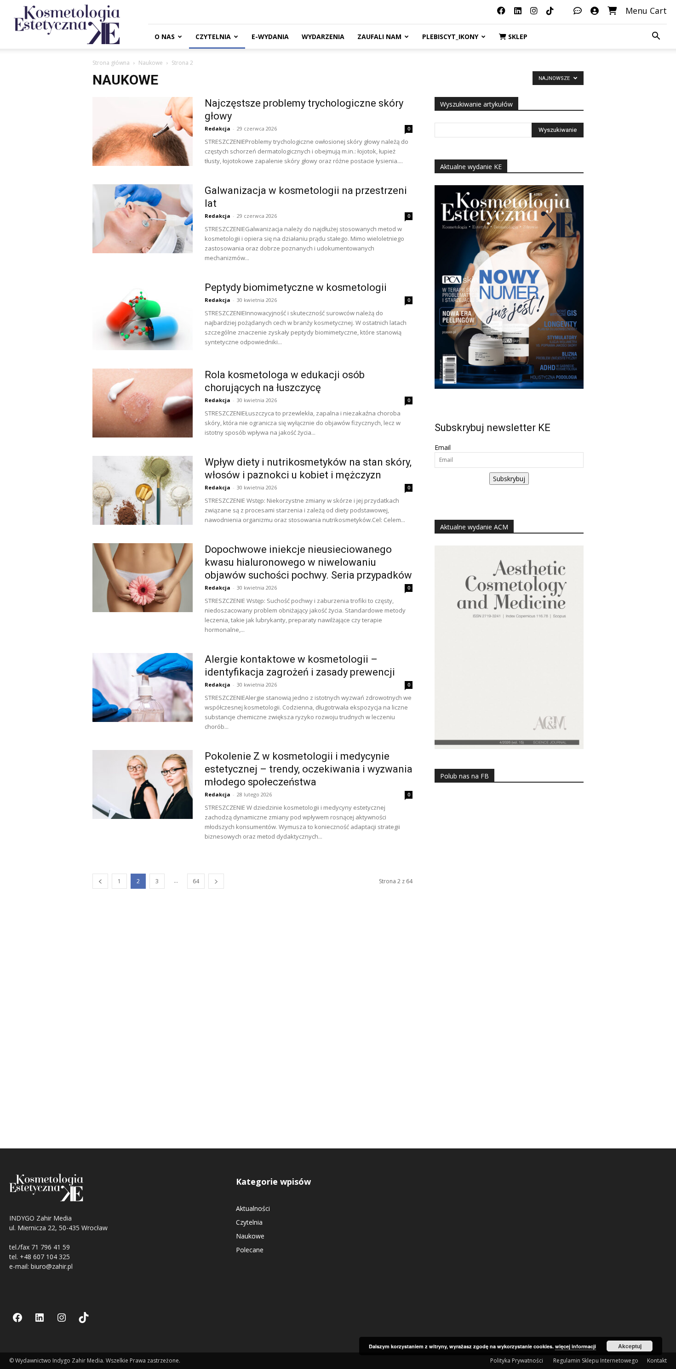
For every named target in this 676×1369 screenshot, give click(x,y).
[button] (656, 37)
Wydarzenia (323, 36)
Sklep (516, 36)
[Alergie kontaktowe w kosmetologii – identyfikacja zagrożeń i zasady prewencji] (142, 687)
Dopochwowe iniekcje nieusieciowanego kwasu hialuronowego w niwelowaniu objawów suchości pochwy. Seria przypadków (308, 562)
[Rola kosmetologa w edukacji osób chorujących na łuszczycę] (142, 403)
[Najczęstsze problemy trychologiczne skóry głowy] (142, 131)
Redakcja (217, 128)
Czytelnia (213, 36)
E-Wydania (270, 36)
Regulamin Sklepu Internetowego (595, 1360)
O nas (165, 36)
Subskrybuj (509, 478)
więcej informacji (575, 1346)
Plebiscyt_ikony (450, 36)
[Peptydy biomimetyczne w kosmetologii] (142, 315)
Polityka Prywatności (517, 1360)
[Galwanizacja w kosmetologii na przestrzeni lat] (142, 218)
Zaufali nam (379, 36)
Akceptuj (630, 1346)
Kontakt (657, 1360)
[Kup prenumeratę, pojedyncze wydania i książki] (612, 10)
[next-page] (216, 881)
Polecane (250, 1249)
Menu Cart (646, 10)
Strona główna (111, 63)
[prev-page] (100, 881)
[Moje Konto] (594, 10)
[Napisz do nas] (577, 10)
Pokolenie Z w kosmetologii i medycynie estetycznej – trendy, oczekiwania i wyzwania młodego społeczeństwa (308, 769)
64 (196, 881)
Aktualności (253, 1208)
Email (443, 447)
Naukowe (150, 63)
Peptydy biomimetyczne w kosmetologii (296, 287)
